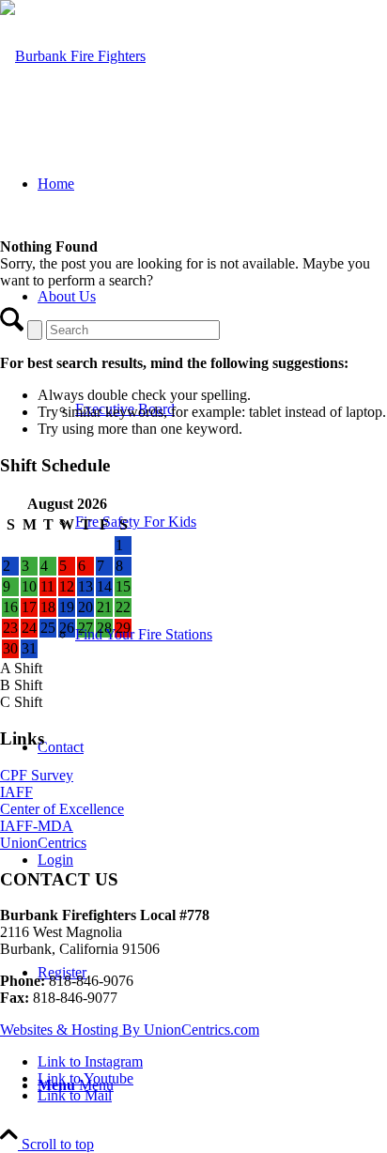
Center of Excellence (62, 809)
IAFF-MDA (36, 826)
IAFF (16, 792)
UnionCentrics (43, 843)
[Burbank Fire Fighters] (73, 56)
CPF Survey (36, 775)
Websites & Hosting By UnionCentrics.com (129, 1030)
